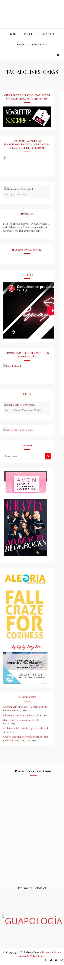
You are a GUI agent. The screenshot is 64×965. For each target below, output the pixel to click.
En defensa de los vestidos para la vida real (25, 728)
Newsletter (39, 44)
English (29, 33)
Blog (13, 33)
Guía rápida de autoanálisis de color (22, 719)
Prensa (21, 44)
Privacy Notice (50, 952)
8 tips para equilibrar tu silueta (19, 715)
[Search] (58, 55)
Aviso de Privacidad (31, 956)
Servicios (48, 33)
